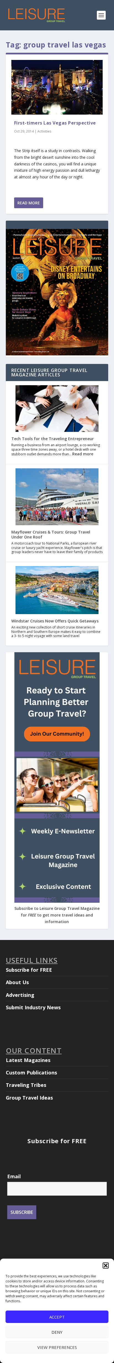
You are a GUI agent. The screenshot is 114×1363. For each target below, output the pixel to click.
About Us (17, 982)
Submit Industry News (33, 1007)
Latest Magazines (28, 1060)
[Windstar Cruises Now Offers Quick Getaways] (57, 590)
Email (14, 1176)
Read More (28, 202)
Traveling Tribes (26, 1085)
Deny (57, 1332)
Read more (82, 453)
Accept (57, 1317)
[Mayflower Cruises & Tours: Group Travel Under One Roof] (57, 497)
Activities (44, 131)
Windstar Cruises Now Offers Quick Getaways (55, 621)
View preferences (57, 1347)
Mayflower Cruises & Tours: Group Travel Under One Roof (50, 534)
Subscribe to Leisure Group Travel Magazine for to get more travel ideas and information (57, 915)
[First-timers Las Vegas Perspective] (57, 87)
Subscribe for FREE (29, 969)
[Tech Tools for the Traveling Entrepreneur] (57, 409)
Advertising (20, 995)
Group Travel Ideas (29, 1097)
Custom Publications (31, 1072)
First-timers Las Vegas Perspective (55, 123)
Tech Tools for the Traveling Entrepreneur (52, 438)
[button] (105, 1265)
